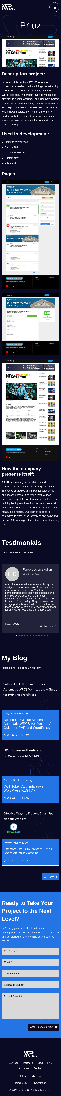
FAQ (49, 1063)
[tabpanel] (30, 598)
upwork (33, 1075)
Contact (37, 1068)
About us (24, 1068)
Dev (15, 780)
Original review (47, 626)
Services (13, 1063)
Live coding (25, 780)
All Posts (49, 877)
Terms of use (21, 1083)
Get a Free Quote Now (41, 1027)
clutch (24, 1075)
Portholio (28, 1063)
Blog (40, 1063)
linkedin (40, 1075)
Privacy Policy (39, 1083)
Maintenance (20, 713)
